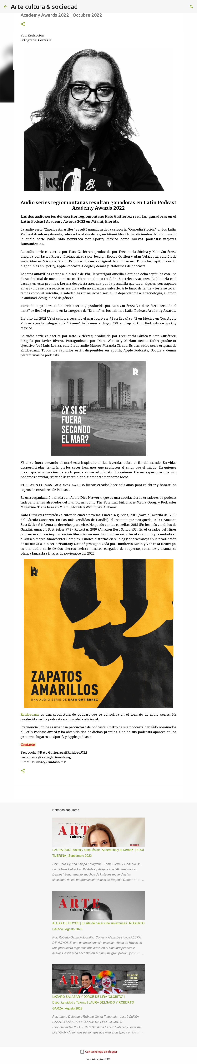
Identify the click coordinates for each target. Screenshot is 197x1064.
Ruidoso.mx (30, 714)
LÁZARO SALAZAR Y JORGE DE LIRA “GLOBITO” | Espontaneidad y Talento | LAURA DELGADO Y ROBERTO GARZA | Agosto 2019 (93, 1002)
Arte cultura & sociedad (44, 6)
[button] (23, 24)
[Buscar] (191, 6)
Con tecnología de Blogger (101, 1051)
